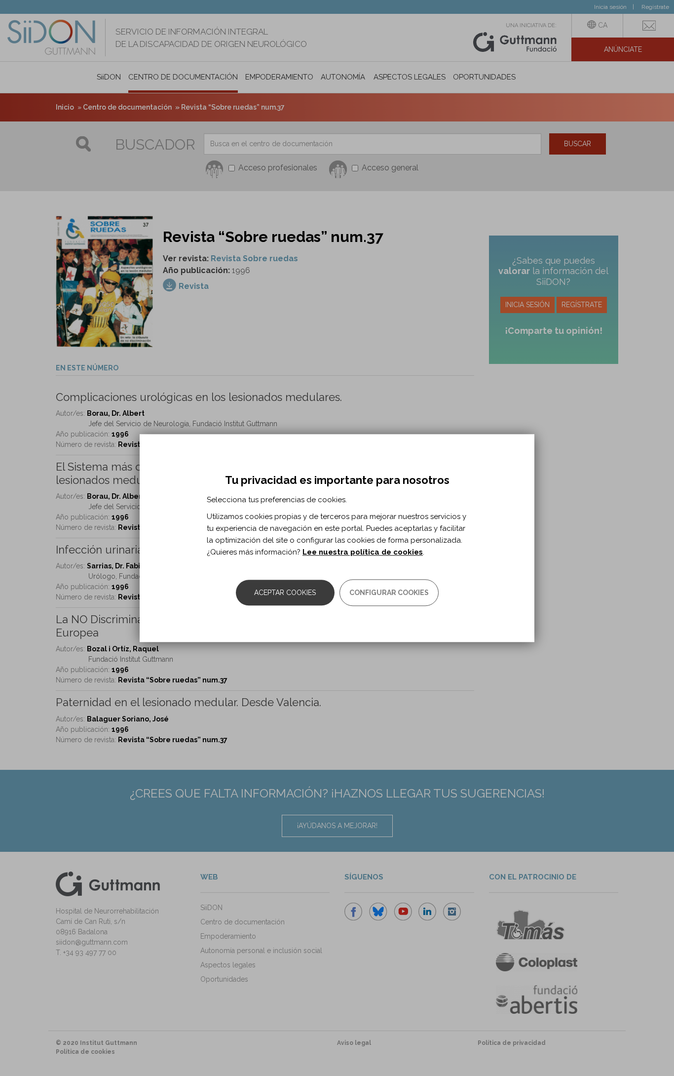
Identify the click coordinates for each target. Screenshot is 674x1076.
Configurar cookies (389, 593)
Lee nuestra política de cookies (362, 552)
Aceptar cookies (285, 593)
